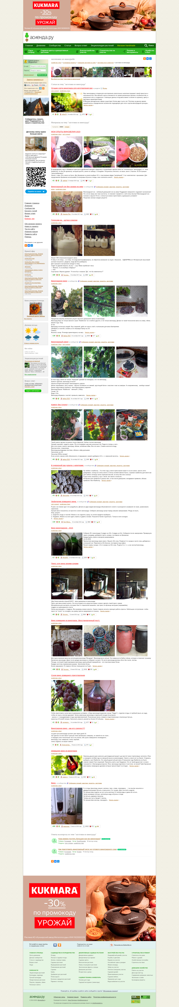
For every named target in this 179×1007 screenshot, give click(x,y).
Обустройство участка (116, 953)
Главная (29, 45)
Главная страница (32, 203)
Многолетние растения (86, 962)
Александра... (66, 745)
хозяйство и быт (56, 62)
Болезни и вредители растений (60, 979)
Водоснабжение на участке (116, 981)
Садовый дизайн (113, 972)
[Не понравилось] (55, 115)
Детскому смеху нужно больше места (36, 133)
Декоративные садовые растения (91, 953)
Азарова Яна (67, 214)
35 (94, 614)
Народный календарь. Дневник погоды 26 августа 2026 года (34, 278)
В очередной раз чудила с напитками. (67, 465)
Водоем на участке (114, 960)
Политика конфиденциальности (104, 997)
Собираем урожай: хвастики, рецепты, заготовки (112, 187)
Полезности (33, 970)
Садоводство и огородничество (63, 953)
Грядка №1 (28, 274)
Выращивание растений (58, 965)
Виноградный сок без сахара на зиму (67, 187)
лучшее (67, 127)
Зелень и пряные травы (58, 960)
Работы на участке (138, 970)
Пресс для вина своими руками (64, 564)
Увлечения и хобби (138, 977)
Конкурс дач (29, 219)
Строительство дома (138, 955)
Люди (27, 216)
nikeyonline (66, 495)
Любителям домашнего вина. (64, 502)
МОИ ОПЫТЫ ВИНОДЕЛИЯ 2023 (65, 132)
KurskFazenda (81, 841)
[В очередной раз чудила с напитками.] (118, 77)
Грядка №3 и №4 (29, 258)
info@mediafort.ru (97, 1003)
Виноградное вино (59, 281)
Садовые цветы (83, 960)
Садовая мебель (113, 976)
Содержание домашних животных (142, 975)
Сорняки (53, 969)
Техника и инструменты (132, 51)
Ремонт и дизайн (137, 957)
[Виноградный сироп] (98, 77)
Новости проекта (31, 226)
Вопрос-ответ (81, 45)
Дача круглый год (137, 973)
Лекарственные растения (37, 980)
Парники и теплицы (57, 981)
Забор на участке (113, 967)
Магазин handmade (126, 45)
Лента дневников (34, 955)
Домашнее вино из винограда (64, 751)
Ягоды (105, 88)
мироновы (66, 826)
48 (97, 214)
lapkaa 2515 (67, 336)
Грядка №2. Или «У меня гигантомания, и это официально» (35, 262)
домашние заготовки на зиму (87, 62)
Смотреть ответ (29, 386)
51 (98, 336)
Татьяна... (66, 275)
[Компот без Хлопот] (108, 77)
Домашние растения (85, 969)
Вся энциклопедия (30, 374)
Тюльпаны (28, 266)
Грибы (53, 972)
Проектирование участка (115, 974)
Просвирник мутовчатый (32, 361)
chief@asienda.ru (83, 1000)
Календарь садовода (36, 975)
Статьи (67, 45)
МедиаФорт (41, 1000)
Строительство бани (138, 962)
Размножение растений (58, 967)
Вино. (53, 783)
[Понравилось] (58, 115)
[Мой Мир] (150, 58)
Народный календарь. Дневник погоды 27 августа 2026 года (34, 254)
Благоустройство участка (87, 51)
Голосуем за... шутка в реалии (64, 220)
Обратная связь (59, 997)
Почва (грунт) (55, 976)
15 (96, 495)
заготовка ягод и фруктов (105, 62)
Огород (53, 955)
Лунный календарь (35, 977)
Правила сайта (31, 234)
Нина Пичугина (72, 1000)
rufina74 (64, 114)
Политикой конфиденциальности (32, 92)
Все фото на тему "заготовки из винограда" (65, 79)
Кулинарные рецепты (138, 980)
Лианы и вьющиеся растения (88, 965)
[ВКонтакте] (147, 58)
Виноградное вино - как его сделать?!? (68, 728)
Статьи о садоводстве (36, 960)
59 (97, 459)
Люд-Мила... (67, 522)
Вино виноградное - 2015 (62, 528)
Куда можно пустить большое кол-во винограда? (79, 839)
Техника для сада (84, 980)
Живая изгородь (113, 965)
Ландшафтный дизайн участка (117, 955)
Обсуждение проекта (33, 224)
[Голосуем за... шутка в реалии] (77, 77)
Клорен (79, 852)
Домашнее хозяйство (140, 968)
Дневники (40, 45)
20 (97, 399)
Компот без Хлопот (59, 405)
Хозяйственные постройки (140, 960)
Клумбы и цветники (114, 957)
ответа (54, 840)
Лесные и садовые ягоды (59, 957)
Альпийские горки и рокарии (116, 962)
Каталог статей (31, 211)
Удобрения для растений (58, 974)
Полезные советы (35, 984)
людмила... (66, 722)
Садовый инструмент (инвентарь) (89, 982)
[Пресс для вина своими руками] (129, 77)
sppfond (65, 180)
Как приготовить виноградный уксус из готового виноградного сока (87, 849)
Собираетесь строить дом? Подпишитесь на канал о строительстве (34, 121)
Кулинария (67, 841)
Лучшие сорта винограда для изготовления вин (72, 88)
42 (94, 777)
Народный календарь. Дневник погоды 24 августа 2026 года (34, 291)
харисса (65, 777)
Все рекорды (28, 318)
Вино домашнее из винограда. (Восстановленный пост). (75, 621)
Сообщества (55, 45)
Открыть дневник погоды (31, 343)
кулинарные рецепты (69, 62)
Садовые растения (57, 962)
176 (92, 275)
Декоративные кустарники (87, 957)
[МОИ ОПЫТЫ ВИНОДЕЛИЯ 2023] (56, 77)
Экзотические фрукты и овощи (88, 967)
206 (98, 826)
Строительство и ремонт (141, 953)
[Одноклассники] (144, 58)
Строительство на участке (107, 51)
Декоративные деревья (86, 955)
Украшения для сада (114, 979)
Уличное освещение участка (117, 969)
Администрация (31, 232)
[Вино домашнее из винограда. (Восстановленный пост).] (139, 77)
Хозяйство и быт (149, 51)
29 (99, 522)
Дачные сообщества (35, 957)
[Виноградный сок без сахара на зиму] (67, 77)
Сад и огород (31, 51)
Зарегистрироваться (35, 80)
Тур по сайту (30, 229)
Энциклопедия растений (102, 45)
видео (53, 189)
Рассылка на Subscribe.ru (122, 945)
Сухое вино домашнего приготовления (68, 675)
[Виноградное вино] (87, 77)
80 (96, 669)
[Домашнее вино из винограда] (149, 77)
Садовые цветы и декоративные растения (54, 51)
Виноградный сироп (59, 342)
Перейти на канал (34, 191)
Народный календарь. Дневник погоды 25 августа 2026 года (34, 286)
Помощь (28, 237)
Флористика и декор (85, 972)
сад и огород (55, 91)
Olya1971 (65, 557)
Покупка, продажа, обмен (37, 982)
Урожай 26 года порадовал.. (33, 283)
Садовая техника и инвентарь (90, 977)
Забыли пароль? (29, 75)
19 (94, 557)
